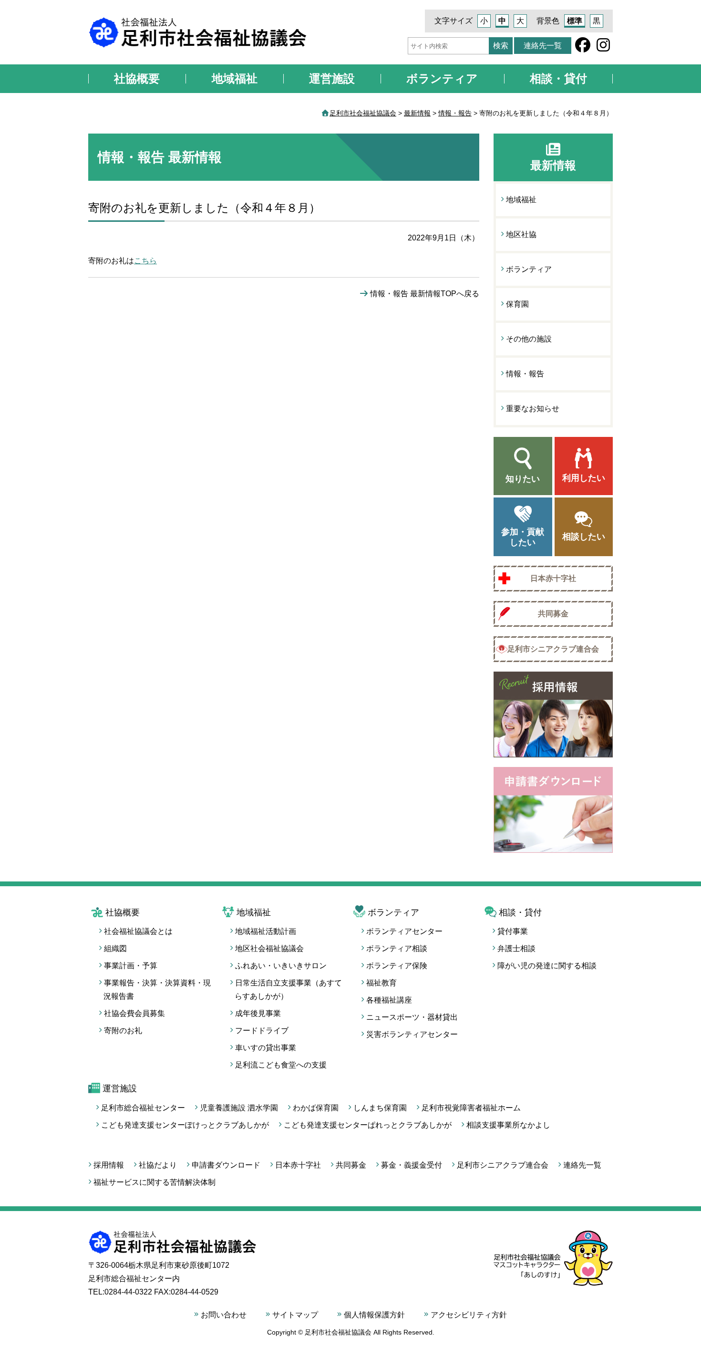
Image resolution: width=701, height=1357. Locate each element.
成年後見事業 (258, 1013)
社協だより (158, 1165)
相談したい (583, 536)
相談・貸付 (558, 78)
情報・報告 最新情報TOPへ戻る (424, 294)
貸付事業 (512, 931)
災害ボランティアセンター (412, 1034)
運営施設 (332, 78)
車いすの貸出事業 (265, 1048)
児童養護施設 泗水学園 (239, 1108)
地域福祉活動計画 (265, 931)
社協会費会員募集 (134, 1013)
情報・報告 (525, 374)
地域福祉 (235, 78)
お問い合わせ (224, 1315)
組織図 (115, 948)
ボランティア (442, 78)
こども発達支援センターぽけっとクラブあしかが (185, 1125)
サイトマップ (295, 1315)
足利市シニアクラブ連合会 (553, 649)
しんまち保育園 (380, 1108)
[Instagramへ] (603, 48)
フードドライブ (262, 1030)
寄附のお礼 (123, 1030)
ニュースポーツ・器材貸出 (412, 1017)
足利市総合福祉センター (143, 1108)
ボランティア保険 (396, 966)
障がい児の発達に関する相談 (547, 966)
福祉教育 (381, 983)
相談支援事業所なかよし (508, 1125)
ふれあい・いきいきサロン (281, 966)
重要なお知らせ (532, 408)
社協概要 (137, 78)
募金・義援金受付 (411, 1165)
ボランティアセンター (404, 931)
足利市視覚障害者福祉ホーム (471, 1108)
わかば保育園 (316, 1108)
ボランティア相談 (396, 948)
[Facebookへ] (582, 48)
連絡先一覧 (543, 45)
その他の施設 (529, 339)
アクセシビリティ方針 (469, 1315)
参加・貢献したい (522, 537)
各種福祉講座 (389, 1000)
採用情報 (108, 1165)
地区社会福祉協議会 (269, 948)
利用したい (583, 478)
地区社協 (521, 234)
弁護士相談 (516, 948)
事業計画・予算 (130, 966)
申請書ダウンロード (226, 1165)
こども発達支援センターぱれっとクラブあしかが (368, 1125)
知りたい (522, 479)
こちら (145, 261)
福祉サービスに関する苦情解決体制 (154, 1182)
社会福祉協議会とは (138, 931)
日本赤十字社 (553, 578)
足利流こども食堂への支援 (281, 1065)
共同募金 (553, 614)
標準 (574, 21)
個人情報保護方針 (374, 1315)
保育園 (517, 304)
